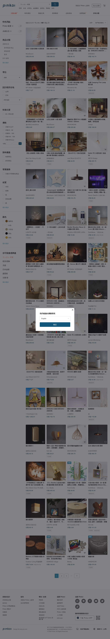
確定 (55, 324)
